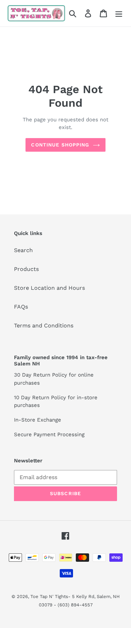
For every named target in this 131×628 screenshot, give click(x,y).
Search (23, 250)
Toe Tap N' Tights (49, 596)
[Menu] (118, 13)
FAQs (21, 306)
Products (26, 269)
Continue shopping (60, 144)
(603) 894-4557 (75, 604)
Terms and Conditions (43, 325)
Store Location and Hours (49, 288)
